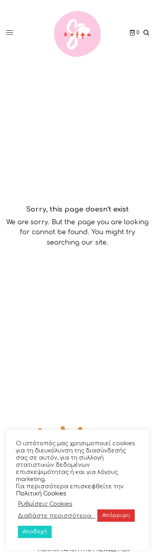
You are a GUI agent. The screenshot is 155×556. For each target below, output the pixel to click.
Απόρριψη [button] (116, 515)
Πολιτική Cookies (41, 493)
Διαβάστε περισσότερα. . (56, 516)
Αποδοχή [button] (35, 531)
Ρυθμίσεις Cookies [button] (45, 504)
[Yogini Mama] (77, 33)
